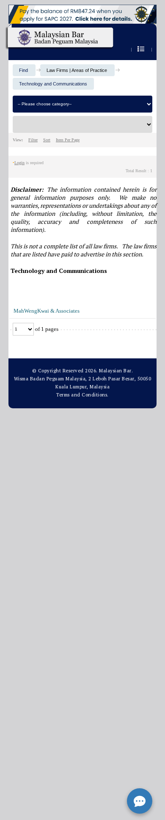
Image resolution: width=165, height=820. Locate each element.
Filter (33, 140)
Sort (46, 140)
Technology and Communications (53, 83)
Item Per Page (68, 140)
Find (23, 70)
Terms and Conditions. (82, 395)
